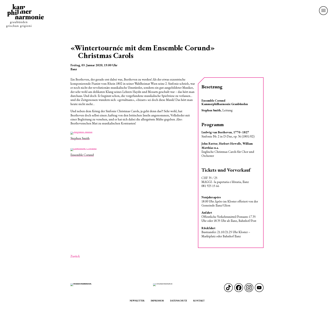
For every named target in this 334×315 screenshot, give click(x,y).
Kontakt (199, 300)
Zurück (75, 256)
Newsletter (137, 300)
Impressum (157, 300)
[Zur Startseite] (25, 16)
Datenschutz (178, 300)
